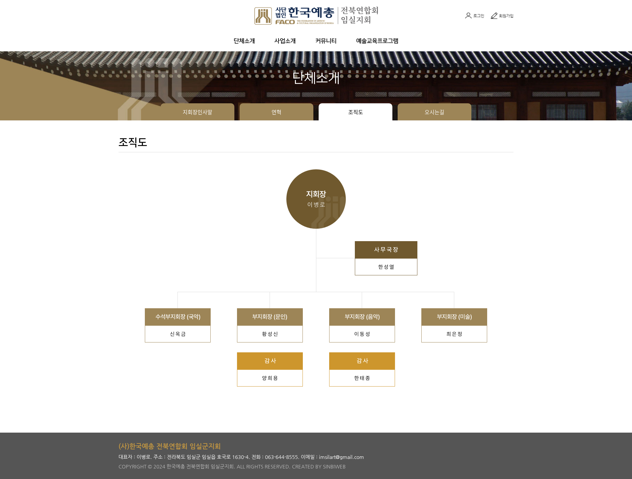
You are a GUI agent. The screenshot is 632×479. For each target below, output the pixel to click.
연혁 (276, 112)
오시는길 (434, 112)
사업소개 (285, 41)
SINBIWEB (334, 466)
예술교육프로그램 (377, 41)
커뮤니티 (325, 41)
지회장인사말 (197, 112)
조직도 (355, 112)
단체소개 (244, 41)
